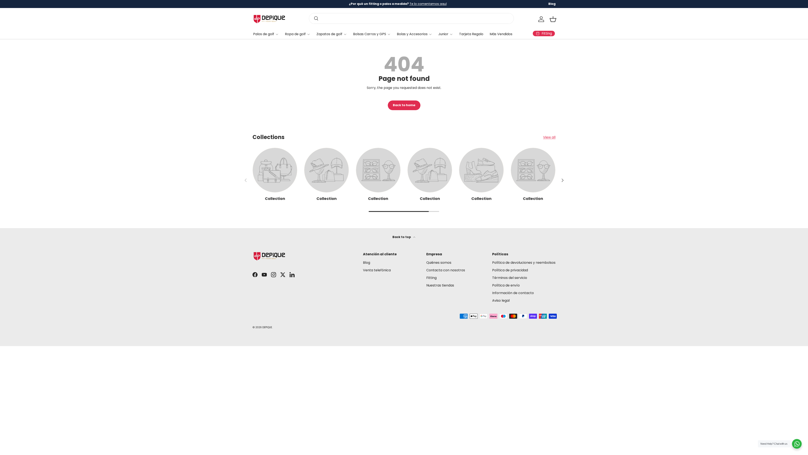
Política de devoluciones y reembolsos (524, 262)
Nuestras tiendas (440, 285)
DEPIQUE (267, 327)
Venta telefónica (377, 270)
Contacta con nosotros (445, 270)
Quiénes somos (438, 262)
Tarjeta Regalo (471, 34)
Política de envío (506, 285)
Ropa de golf (295, 34)
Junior (443, 34)
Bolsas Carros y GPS (369, 34)
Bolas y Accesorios (412, 34)
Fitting (431, 277)
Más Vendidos (501, 34)
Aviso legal (501, 300)
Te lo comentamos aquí (428, 4)
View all (549, 137)
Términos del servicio (509, 277)
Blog (552, 4)
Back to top (402, 237)
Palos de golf (263, 34)
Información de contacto (513, 292)
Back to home (404, 105)
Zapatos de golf (329, 34)
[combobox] (411, 18)
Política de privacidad (510, 270)
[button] (553, 19)
